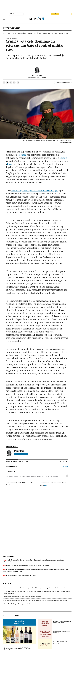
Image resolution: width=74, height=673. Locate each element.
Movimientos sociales (52, 476)
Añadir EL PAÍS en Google (63, 82)
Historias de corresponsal (49, 33)
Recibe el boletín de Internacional (18, 461)
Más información (10, 485)
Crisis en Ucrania (11, 38)
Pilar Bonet (37, 75)
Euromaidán (9, 476)
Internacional (12, 28)
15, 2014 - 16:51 (40, 77)
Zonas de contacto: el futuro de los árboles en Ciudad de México (28, 566)
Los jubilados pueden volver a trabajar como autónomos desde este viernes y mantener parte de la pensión (35, 600)
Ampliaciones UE (25, 476)
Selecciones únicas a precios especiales (61, 631)
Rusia (10, 164)
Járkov (16, 476)
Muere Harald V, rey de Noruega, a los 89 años (17, 604)
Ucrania (63, 158)
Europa (5, 33)
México (15, 33)
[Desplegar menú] (4, 18)
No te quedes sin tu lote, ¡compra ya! (60, 642)
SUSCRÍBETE (55, 14)
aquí (45, 485)
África (39, 33)
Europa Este (40, 476)
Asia (34, 33)
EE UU (9, 33)
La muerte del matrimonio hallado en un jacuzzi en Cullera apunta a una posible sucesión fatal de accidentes (36, 588)
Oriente (30, 33)
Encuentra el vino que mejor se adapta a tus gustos (62, 621)
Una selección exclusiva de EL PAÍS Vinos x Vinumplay (18, 649)
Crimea (23, 154)
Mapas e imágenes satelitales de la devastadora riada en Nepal (22, 596)
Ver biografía (19, 454)
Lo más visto (7, 583)
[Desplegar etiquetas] (67, 476)
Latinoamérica (22, 33)
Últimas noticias (63, 33)
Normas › (65, 466)
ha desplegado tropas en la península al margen (34, 190)
